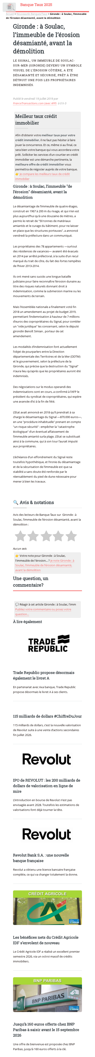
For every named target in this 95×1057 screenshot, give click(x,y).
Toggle (9, 8)
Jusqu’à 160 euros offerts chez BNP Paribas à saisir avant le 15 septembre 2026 (46, 1030)
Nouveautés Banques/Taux (32, 14)
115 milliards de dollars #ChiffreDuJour (47, 716)
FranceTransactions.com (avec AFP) (35, 103)
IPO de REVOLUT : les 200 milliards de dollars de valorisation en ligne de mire (46, 786)
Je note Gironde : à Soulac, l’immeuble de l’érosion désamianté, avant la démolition (44, 565)
